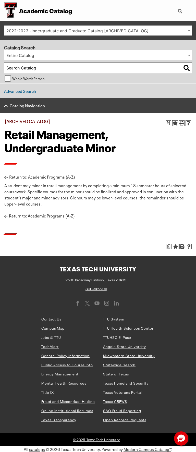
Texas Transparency (58, 419)
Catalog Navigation (27, 105)
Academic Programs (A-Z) (51, 176)
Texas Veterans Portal (122, 392)
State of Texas (116, 373)
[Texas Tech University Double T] (8, 10)
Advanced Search (20, 91)
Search (180, 9)
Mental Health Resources (63, 382)
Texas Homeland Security (126, 382)
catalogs (37, 449)
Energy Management (60, 373)
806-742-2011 (96, 288)
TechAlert (50, 346)
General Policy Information (65, 355)
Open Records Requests (124, 419)
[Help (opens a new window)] (188, 123)
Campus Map (53, 327)
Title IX (47, 392)
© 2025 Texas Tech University (96, 439)
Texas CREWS (115, 401)
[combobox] (98, 30)
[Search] (186, 68)
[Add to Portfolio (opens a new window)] (175, 123)
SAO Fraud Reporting (122, 410)
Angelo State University (124, 346)
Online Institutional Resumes (67, 410)
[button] (181, 438)
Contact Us (51, 318)
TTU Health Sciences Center (128, 327)
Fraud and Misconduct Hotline (68, 401)
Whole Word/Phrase (28, 78)
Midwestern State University (129, 355)
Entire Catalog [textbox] (20, 55)
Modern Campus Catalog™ (147, 449)
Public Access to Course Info (67, 364)
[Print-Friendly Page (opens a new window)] (182, 123)
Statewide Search (119, 364)
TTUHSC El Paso (117, 337)
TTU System (113, 318)
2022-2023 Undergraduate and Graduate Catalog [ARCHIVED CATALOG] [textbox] (77, 30)
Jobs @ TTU (51, 337)
